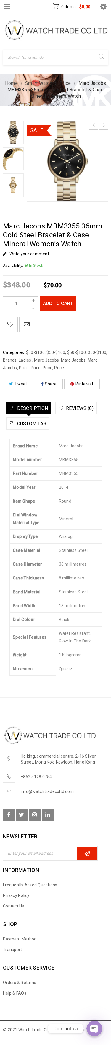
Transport (12, 949)
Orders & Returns (19, 982)
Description (32, 408)
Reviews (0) (79, 408)
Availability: (13, 265)
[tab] (28, 408)
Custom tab (31, 423)
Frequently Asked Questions (30, 884)
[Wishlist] (10, 324)
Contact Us (13, 906)
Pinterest (84, 384)
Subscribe (87, 853)
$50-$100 (35, 352)
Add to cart (58, 303)
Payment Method (20, 939)
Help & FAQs (14, 993)
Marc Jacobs (46, 360)
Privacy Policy (16, 895)
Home (11, 83)
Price (65, 83)
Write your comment (29, 253)
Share (51, 384)
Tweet (21, 384)
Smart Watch (38, 83)
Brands (10, 360)
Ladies (25, 360)
